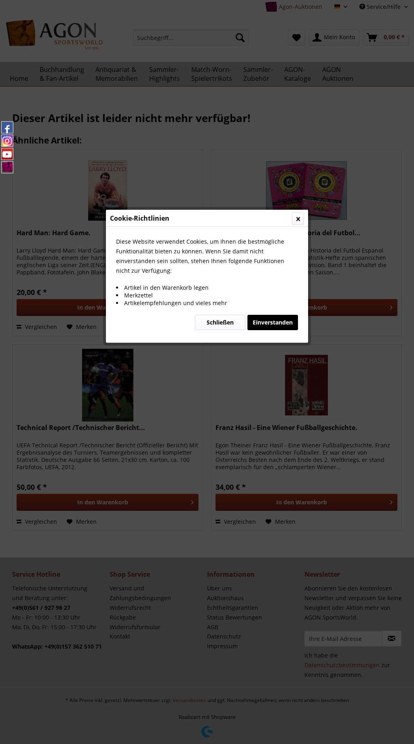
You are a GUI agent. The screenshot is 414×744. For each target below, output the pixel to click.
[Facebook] (7, 127)
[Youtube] (7, 154)
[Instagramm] (7, 141)
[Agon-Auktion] (7, 167)
